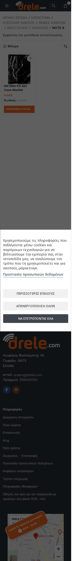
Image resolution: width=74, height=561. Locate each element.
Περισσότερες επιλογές (36, 293)
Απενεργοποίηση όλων (35, 306)
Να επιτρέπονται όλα (35, 318)
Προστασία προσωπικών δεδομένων (33, 274)
